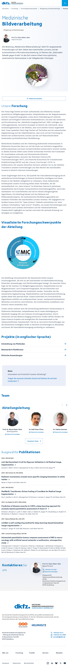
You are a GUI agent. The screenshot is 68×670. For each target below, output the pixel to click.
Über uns (5, 653)
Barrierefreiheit (29, 663)
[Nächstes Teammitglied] (66, 405)
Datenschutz (17, 663)
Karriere (45, 653)
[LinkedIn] (52, 663)
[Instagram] (48, 663)
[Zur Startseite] (12, 3)
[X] (61, 663)
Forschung (19, 653)
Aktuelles (59, 653)
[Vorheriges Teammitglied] (62, 405)
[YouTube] (65, 663)
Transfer (32, 653)
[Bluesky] (56, 663)
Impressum (5, 663)
